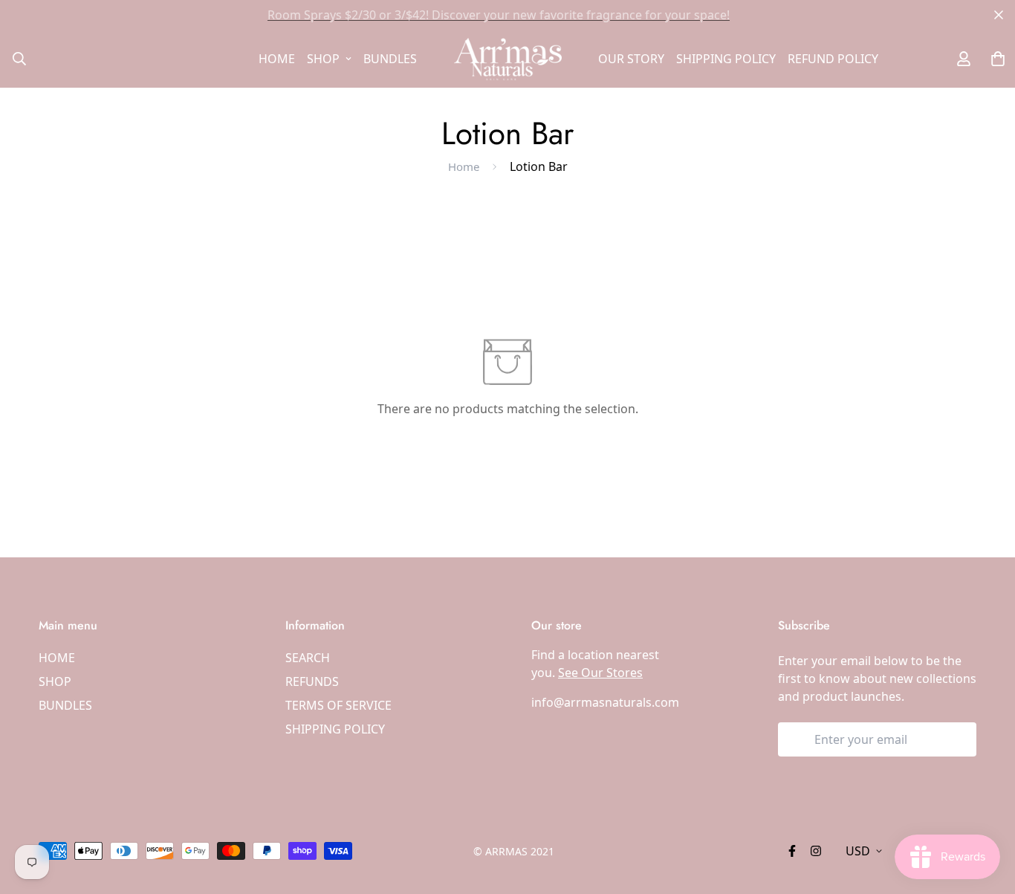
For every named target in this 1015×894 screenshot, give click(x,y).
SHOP (323, 59)
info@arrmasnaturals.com (605, 702)
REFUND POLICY (833, 59)
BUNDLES (390, 59)
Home (463, 166)
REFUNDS (312, 681)
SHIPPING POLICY (726, 59)
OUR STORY (631, 59)
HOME (277, 59)
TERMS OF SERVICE (338, 705)
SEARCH (307, 658)
